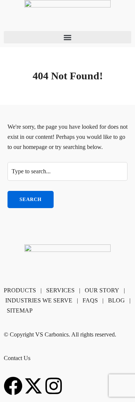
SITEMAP (20, 310)
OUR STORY (102, 290)
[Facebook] (13, 386)
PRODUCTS (20, 290)
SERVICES (60, 290)
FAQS (90, 300)
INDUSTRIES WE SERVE (38, 300)
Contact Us (17, 358)
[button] (67, 37)
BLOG (116, 300)
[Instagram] (53, 386)
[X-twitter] (33, 386)
